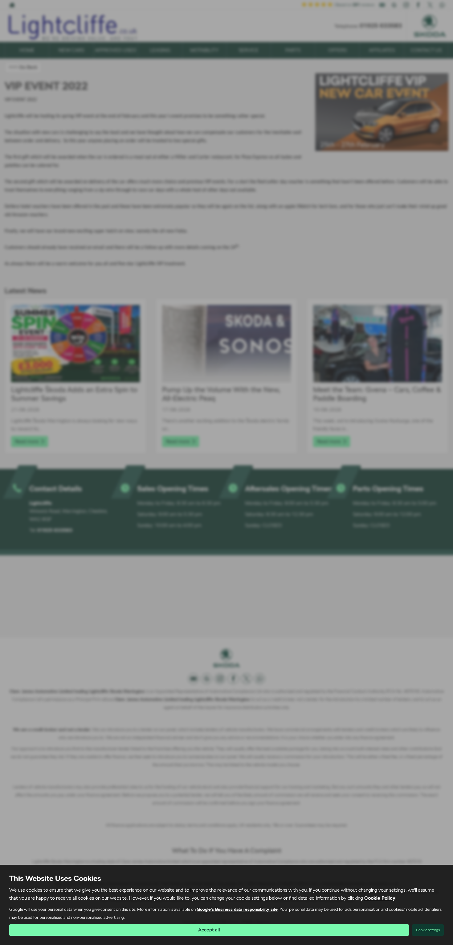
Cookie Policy (379, 898)
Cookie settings (428, 930)
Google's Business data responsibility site (237, 909)
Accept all (209, 930)
